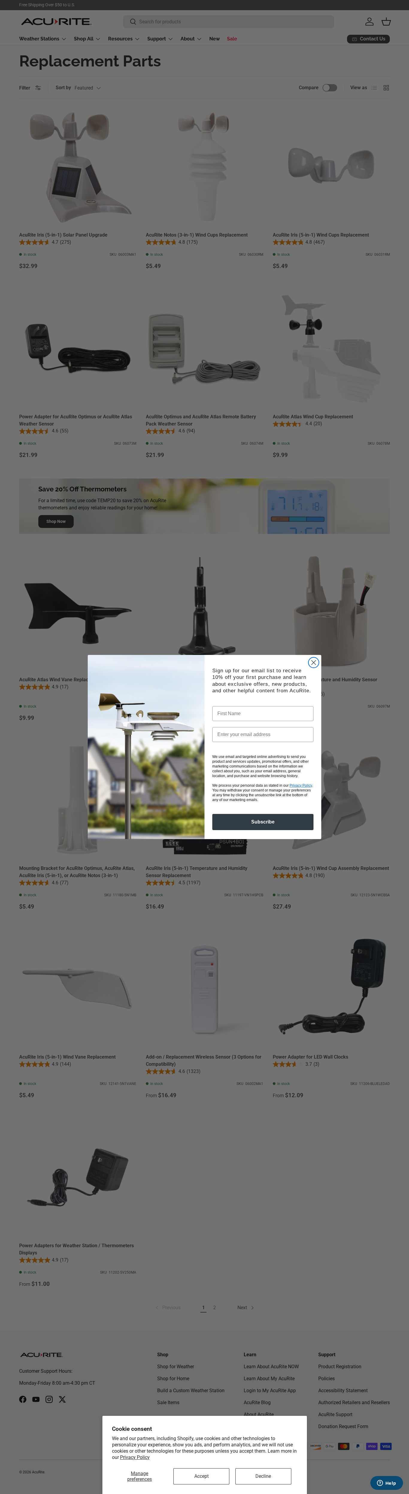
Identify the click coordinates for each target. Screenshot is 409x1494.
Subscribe (263, 821)
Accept (201, 1476)
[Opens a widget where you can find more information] (386, 1483)
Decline (263, 1476)
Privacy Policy (135, 1457)
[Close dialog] (313, 662)
